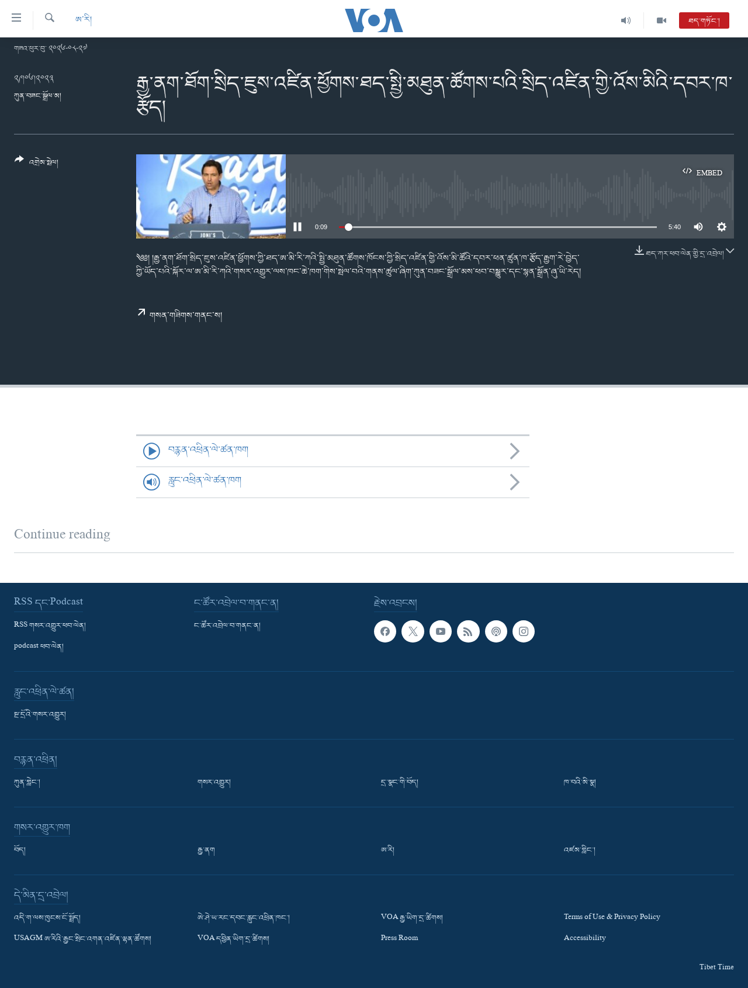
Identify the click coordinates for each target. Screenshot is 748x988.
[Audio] (626, 20)
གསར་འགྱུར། (214, 783)
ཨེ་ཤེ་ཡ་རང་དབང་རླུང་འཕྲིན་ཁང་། (244, 918)
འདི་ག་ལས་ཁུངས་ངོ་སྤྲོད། (47, 918)
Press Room (399, 939)
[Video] (661, 20)
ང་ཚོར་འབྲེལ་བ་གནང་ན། (227, 626)
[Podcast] (496, 631)
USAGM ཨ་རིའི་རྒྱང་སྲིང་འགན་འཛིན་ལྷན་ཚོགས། (82, 939)
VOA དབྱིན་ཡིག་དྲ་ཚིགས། (233, 939)
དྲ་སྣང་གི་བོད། (399, 783)
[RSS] (468, 631)
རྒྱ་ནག (206, 850)
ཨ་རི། (83, 20)
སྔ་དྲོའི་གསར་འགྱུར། (40, 715)
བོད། (20, 850)
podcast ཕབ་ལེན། (39, 647)
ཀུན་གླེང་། (27, 783)
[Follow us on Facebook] (385, 631)
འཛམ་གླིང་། (579, 850)
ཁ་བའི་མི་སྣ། (580, 783)
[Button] (36, 165)
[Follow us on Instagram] (523, 631)
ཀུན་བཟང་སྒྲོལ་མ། (37, 96)
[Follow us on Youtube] (441, 631)
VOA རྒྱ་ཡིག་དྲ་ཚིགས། (412, 918)
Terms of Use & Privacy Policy (612, 918)
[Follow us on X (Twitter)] (412, 631)
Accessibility (585, 939)
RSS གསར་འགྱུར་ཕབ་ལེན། (50, 626)
